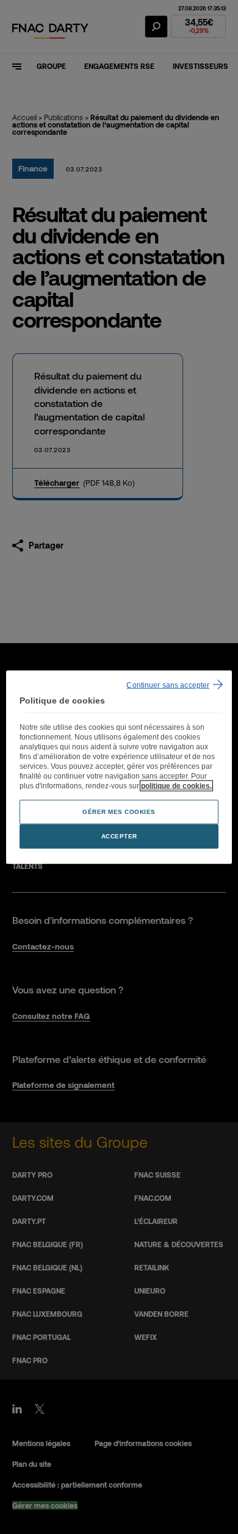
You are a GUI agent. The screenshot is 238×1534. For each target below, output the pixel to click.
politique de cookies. (176, 785)
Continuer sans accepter (167, 685)
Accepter (119, 835)
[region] (119, 767)
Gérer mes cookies (119, 811)
